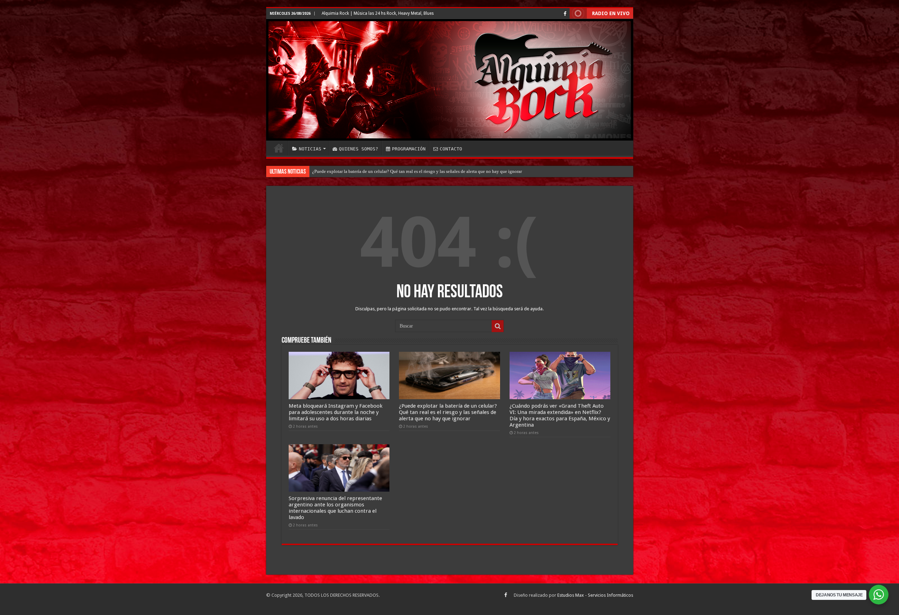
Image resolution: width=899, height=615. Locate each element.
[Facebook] (565, 13)
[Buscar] (498, 326)
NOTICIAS (310, 148)
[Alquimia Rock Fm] (449, 80)
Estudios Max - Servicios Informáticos (595, 595)
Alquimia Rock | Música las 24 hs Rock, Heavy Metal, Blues (378, 13)
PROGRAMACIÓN (409, 148)
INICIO (279, 148)
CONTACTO (451, 148)
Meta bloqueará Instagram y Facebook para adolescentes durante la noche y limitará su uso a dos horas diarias (335, 412)
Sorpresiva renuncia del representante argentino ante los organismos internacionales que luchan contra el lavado (335, 507)
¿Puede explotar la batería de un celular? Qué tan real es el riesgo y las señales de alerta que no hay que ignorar (448, 412)
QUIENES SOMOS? (358, 148)
